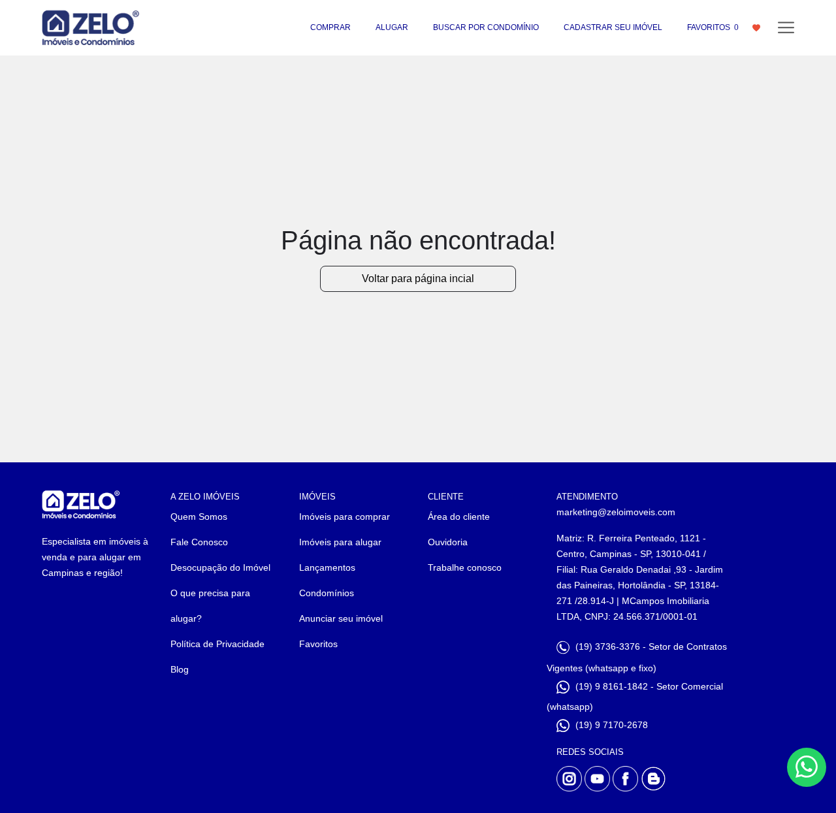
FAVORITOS (713, 27)
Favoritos (318, 644)
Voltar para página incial (418, 278)
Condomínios (326, 593)
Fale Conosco (199, 542)
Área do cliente (459, 516)
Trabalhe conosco (465, 567)
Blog (179, 669)
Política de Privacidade (217, 644)
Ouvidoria (448, 542)
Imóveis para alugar (340, 542)
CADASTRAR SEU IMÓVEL (613, 27)
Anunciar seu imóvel (341, 618)
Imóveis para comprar (344, 516)
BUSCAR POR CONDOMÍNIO (486, 27)
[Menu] (786, 28)
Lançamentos (327, 567)
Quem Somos (198, 516)
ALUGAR (392, 27)
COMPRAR (330, 27)
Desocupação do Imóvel (220, 567)
